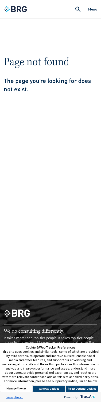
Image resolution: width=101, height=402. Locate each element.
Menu (92, 9)
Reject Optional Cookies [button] (82, 388)
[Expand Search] (77, 9)
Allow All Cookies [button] (49, 388)
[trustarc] (87, 397)
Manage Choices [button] (16, 388)
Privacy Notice (14, 397)
